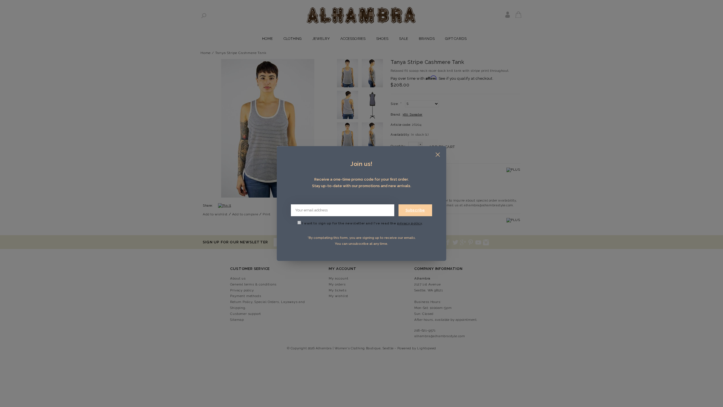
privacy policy (409, 223)
